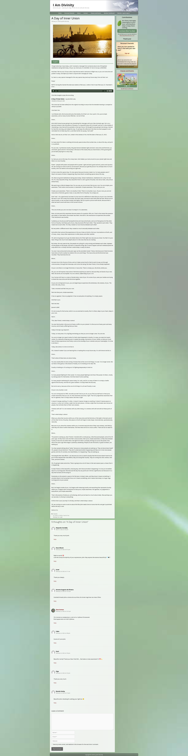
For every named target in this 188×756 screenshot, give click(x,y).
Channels (55, 514)
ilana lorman (60, 609)
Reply (55, 539)
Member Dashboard (109, 13)
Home (60, 13)
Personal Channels (69, 13)
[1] (124, 85)
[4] (129, 85)
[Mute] (107, 91)
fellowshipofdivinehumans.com (127, 35)
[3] (127, 85)
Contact (85, 13)
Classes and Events (96, 13)
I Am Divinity (63, 5)
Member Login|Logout (123, 13)
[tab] (55, 61)
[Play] (53, 91)
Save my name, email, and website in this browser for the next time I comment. (75, 744)
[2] (126, 85)
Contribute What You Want (127, 31)
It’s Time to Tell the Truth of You (61, 515)
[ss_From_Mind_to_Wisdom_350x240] (127, 80)
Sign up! (127, 53)
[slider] (110, 90)
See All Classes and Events (127, 88)
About (79, 13)
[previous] (118, 80)
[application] (82, 90)
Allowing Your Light (57, 517)
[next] (136, 80)
